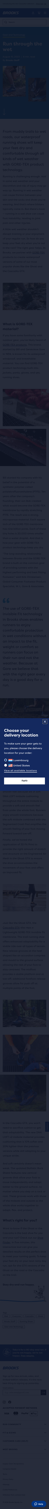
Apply (24, 780)
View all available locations (20, 770)
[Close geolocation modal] (45, 722)
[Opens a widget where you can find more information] (38, 1504)
